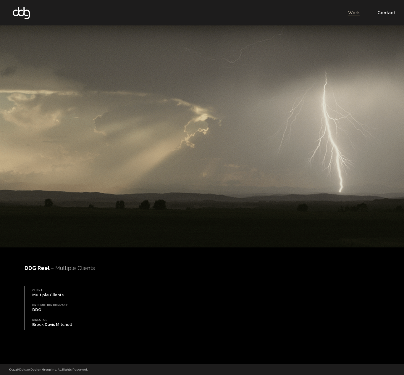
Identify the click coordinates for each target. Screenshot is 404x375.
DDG (21, 13)
